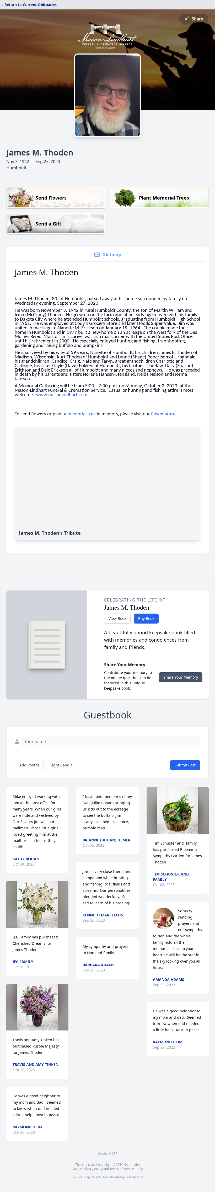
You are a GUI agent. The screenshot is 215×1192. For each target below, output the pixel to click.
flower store (163, 414)
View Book (117, 618)
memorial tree (81, 414)
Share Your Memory (180, 677)
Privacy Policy (93, 1169)
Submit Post (185, 765)
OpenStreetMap (113, 1177)
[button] (37, 904)
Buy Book (146, 618)
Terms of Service (122, 1169)
